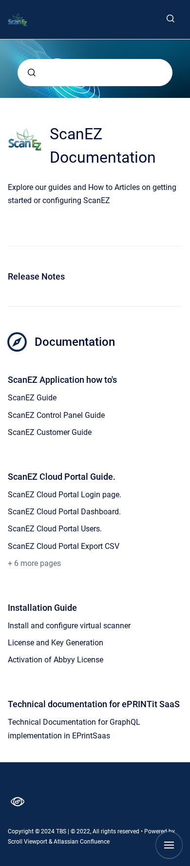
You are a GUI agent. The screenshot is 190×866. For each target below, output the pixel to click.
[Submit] (31, 72)
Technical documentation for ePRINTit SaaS (94, 704)
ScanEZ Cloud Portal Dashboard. (64, 511)
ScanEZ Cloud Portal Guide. (61, 476)
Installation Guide (42, 607)
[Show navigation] (169, 845)
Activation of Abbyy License (55, 659)
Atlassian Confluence (82, 841)
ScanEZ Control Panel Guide (56, 415)
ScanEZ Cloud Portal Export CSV (63, 546)
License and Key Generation (55, 642)
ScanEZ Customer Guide (50, 432)
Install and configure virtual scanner (69, 625)
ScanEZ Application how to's (62, 380)
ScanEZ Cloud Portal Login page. (64, 494)
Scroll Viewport (28, 841)
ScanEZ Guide (32, 397)
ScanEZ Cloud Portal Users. (55, 528)
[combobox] (95, 72)
